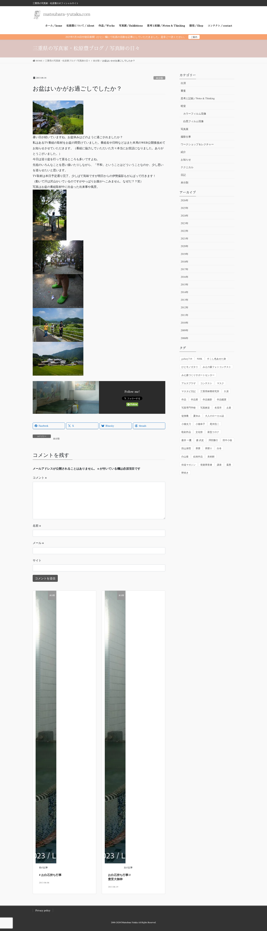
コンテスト (206, 383)
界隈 (198, 448)
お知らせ (186, 159)
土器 (228, 407)
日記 (183, 175)
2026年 (184, 200)
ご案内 (194, 36)
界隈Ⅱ (208, 448)
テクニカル (187, 167)
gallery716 (186, 358)
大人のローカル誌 (214, 415)
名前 (37, 525)
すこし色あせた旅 (216, 358)
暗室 (183, 106)
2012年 (184, 307)
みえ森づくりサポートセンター (198, 375)
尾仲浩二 (214, 424)
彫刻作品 (186, 432)
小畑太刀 (186, 424)
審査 (183, 90)
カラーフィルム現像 (194, 113)
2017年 (184, 269)
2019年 (184, 254)
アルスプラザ (188, 383)
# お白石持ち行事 (50, 875)
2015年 (184, 284)
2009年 (184, 330)
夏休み (196, 415)
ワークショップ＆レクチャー (197, 144)
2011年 (184, 315)
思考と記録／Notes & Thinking (198, 98)
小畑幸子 (200, 424)
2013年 (184, 299)
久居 (226, 391)
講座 (219, 464)
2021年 (184, 238)
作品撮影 (207, 399)
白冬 (219, 448)
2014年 (184, 292)
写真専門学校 (188, 407)
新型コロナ (213, 432)
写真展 (184, 129)
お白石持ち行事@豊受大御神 (119, 877)
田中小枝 (227, 440)
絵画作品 (198, 456)
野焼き (185, 472)
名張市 (218, 407)
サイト (37, 560)
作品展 (194, 399)
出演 (183, 83)
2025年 (184, 208)
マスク (220, 383)
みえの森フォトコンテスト (217, 367)
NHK (199, 358)
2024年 (184, 215)
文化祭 (199, 432)
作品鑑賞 (221, 399)
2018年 (184, 261)
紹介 (183, 152)
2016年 (184, 277)
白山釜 (185, 456)
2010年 (184, 322)
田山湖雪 (186, 448)
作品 (183, 399)
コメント (40, 477)
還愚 (228, 464)
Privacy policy (42, 910)
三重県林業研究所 (209, 391)
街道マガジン (188, 464)
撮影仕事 (186, 136)
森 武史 (200, 440)
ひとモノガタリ (189, 367)
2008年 (184, 338)
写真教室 (205, 407)
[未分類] (46, 726)
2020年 (184, 246)
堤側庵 (185, 415)
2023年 (184, 223)
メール (38, 543)
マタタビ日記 (188, 391)
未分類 (159, 78)
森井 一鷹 (186, 440)
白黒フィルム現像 (193, 121)
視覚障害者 (206, 464)
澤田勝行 (213, 440)
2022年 (184, 231)
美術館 (211, 456)
